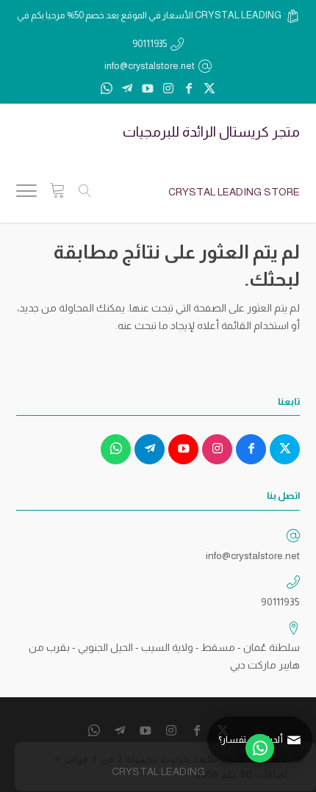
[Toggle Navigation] (26, 193)
